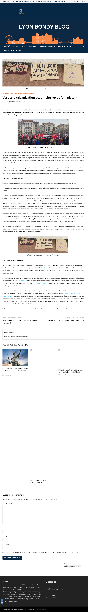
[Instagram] (82, 1)
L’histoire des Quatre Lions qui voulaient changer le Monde (70, 371)
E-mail (5, 536)
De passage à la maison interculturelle (39, 481)
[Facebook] (75, 1)
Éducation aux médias (39, 1)
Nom (4, 528)
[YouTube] (77, 1)
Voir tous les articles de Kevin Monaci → (16, 336)
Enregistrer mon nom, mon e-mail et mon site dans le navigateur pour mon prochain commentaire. (42, 552)
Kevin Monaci (11, 101)
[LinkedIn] (85, 1)
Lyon (12, 94)
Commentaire (7, 503)
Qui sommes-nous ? (25, 1)
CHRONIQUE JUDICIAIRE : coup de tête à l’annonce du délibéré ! (15, 371)
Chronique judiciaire (47, 46)
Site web (5, 544)
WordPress (37, 609)
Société (7, 46)
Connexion (61, 1)
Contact (49, 1)
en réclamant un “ (22, 280)
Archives (67, 564)
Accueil (15, 1)
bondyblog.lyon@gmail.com (56, 589)
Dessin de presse (64, 46)
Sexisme (26, 94)
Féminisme (5, 94)
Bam (44, 609)
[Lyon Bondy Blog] (44, 32)
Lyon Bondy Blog (19, 609)
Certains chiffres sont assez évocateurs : (55, 268)
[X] (80, 1)
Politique (33, 46)
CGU (55, 1)
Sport (24, 46)
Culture (16, 46)
